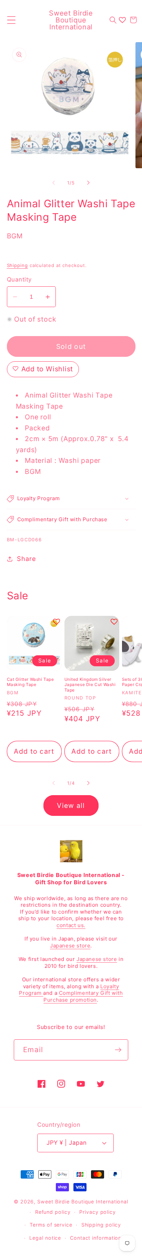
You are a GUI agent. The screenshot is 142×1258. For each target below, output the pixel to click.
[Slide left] (53, 182)
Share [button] (26, 558)
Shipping (17, 265)
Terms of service (51, 1225)
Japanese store (70, 945)
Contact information (95, 1238)
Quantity (19, 279)
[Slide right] (88, 182)
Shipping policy (101, 1225)
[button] (11, 20)
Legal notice (45, 1238)
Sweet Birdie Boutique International (82, 1201)
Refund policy (53, 1212)
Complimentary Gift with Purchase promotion (83, 996)
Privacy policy (97, 1212)
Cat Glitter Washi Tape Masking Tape (30, 682)
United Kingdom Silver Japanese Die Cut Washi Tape (90, 685)
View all (71, 805)
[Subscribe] (118, 1049)
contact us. (71, 925)
